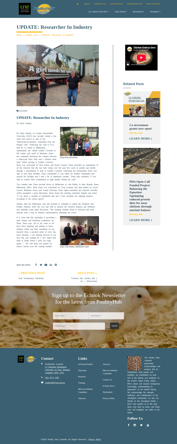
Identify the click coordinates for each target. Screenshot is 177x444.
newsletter (23, 111)
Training (154, 12)
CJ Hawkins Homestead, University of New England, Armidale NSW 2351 (57, 370)
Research (137, 12)
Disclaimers (107, 392)
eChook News (31, 35)
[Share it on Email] (45, 266)
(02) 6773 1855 (52, 378)
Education (120, 12)
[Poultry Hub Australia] (36, 9)
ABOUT (87, 4)
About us (82, 398)
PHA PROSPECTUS (134, 4)
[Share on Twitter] (40, 266)
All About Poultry (97, 12)
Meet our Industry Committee (85, 390)
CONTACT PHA (100, 4)
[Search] (74, 4)
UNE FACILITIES (153, 4)
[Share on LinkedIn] (49, 266)
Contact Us (107, 380)
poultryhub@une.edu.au (55, 383)
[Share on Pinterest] (54, 266)
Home (19, 35)
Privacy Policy (109, 398)
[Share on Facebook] (35, 266)
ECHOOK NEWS (116, 4)
